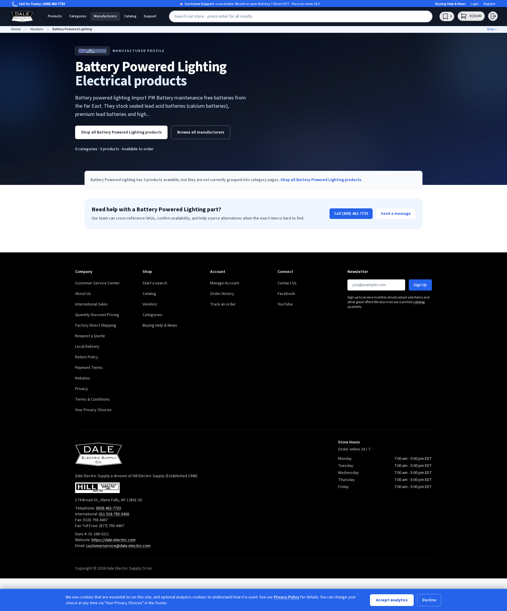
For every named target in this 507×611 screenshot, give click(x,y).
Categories (78, 16)
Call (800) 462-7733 (351, 214)
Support (150, 16)
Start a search (155, 283)
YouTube (285, 304)
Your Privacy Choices (93, 410)
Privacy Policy (286, 597)
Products (55, 16)
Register (489, 4)
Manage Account (224, 283)
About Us (83, 294)
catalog (419, 302)
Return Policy (86, 357)
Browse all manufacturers (200, 132)
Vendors (150, 304)
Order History (222, 294)
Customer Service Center (97, 283)
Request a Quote (90, 336)
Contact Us (287, 283)
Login (475, 4)
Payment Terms (89, 368)
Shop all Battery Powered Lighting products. (321, 180)
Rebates (82, 378)
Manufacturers (105, 16)
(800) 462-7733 (54, 3)
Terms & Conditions (92, 399)
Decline (429, 600)
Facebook (286, 294)
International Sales (91, 304)
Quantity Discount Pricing (97, 315)
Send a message (396, 214)
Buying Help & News (450, 4)
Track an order (223, 304)
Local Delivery (87, 347)
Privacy (81, 389)
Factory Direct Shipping (95, 325)
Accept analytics (392, 600)
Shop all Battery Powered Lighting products (121, 132)
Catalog (130, 16)
